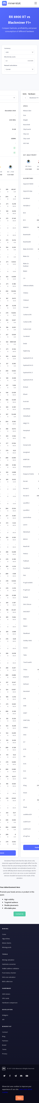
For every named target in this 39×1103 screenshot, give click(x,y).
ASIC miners (6, 994)
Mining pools (6, 947)
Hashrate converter (9, 964)
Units (25, 94)
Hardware (31, 94)
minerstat (11, 3)
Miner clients (6, 943)
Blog (3, 1036)
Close (19, 1098)
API (3, 1019)
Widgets (5, 1015)
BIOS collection (7, 981)
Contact (5, 1032)
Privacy (4, 1053)
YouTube (21, 1076)
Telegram (15, 1076)
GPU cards (5, 998)
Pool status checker (9, 973)
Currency (7, 48)
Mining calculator (8, 960)
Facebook (10, 1076)
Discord (27, 1076)
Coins (4, 934)
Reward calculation (10, 65)
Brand (4, 1045)
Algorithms (6, 938)
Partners (5, 1040)
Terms (4, 1049)
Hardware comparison (9, 1002)
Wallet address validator (10, 968)
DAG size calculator (8, 977)
